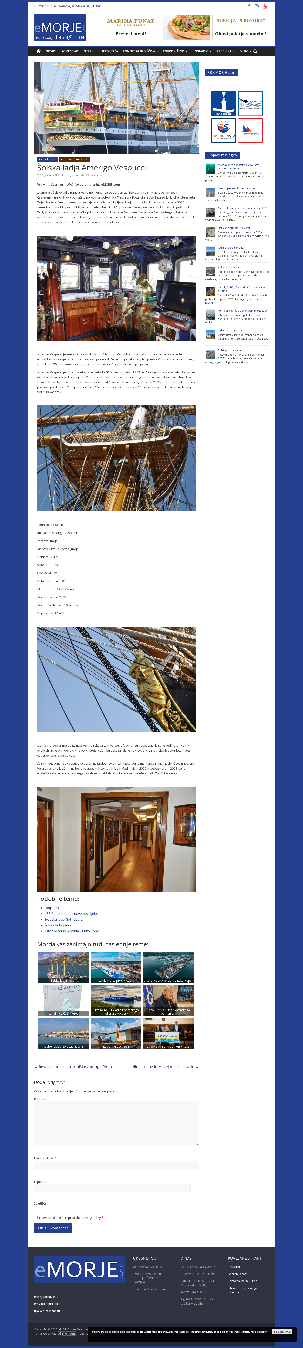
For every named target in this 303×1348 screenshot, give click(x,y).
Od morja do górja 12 (231, 247)
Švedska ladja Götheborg (63, 919)
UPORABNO (200, 51)
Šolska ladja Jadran (88, 6)
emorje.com (71, 175)
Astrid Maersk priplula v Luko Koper (72, 931)
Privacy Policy (91, 1217)
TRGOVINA (223, 51)
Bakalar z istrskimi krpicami (234, 228)
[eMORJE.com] (38, 51)
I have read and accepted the (71, 1217)
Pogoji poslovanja (46, 1297)
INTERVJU (89, 51)
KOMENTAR (69, 51)
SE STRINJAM (282, 1331)
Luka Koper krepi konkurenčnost (237, 188)
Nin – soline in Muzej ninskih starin (165, 1066)
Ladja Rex (51, 908)
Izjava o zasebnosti (47, 1311)
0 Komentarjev (93, 175)
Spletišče (40, 1203)
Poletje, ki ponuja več (230, 350)
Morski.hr (234, 1267)
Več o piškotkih (258, 1331)
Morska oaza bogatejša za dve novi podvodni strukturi (238, 166)
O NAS (244, 51)
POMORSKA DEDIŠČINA (139, 51)
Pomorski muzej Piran (242, 1281)
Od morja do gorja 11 (231, 330)
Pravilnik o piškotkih (47, 1304)
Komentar (41, 1099)
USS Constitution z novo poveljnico (71, 913)
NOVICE (51, 51)
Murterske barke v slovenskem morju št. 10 (243, 208)
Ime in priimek (45, 1158)
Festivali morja (47, 159)
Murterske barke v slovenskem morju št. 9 (242, 311)
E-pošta (41, 1182)
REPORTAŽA (109, 51)
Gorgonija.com (238, 1274)
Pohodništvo (173, 51)
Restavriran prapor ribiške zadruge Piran (73, 1066)
